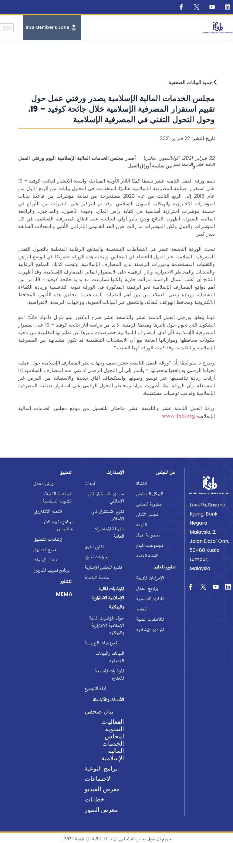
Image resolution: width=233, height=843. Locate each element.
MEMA (64, 594)
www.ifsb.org (178, 415)
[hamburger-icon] (7, 27)
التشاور (66, 582)
